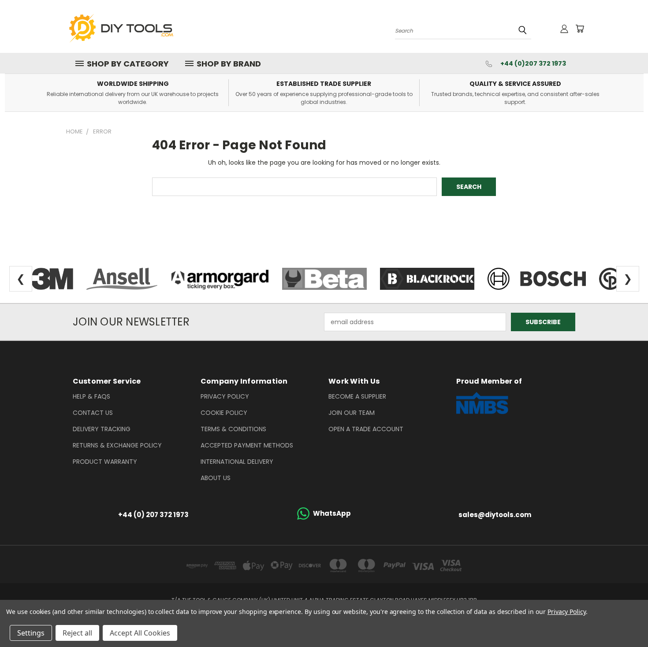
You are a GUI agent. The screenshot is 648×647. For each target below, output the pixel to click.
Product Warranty (105, 461)
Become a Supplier (357, 396)
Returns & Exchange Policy (117, 445)
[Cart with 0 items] (579, 28)
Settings (31, 633)
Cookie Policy (224, 412)
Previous (625, 619)
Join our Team (351, 412)
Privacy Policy (225, 396)
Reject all (77, 633)
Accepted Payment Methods (247, 445)
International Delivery (237, 461)
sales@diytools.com (494, 514)
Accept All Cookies (140, 633)
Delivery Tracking (101, 429)
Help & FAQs (91, 396)
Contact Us (93, 412)
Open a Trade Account (365, 429)
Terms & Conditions (233, 429)
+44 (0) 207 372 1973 (153, 514)
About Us (216, 477)
